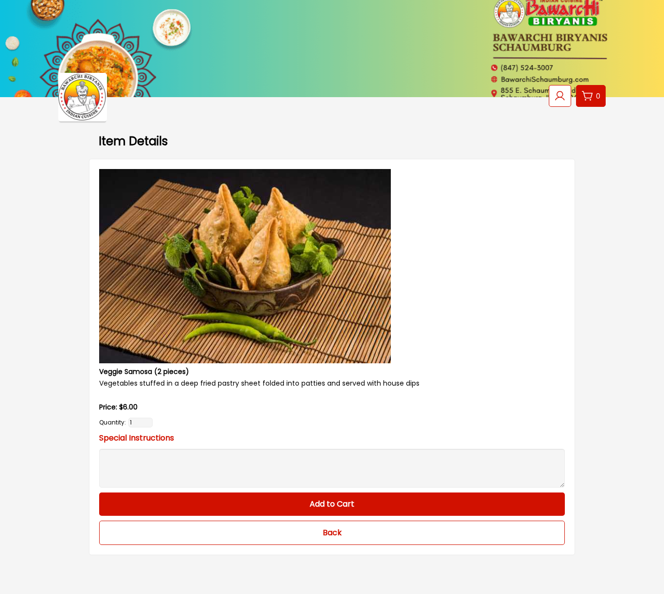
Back (332, 532)
